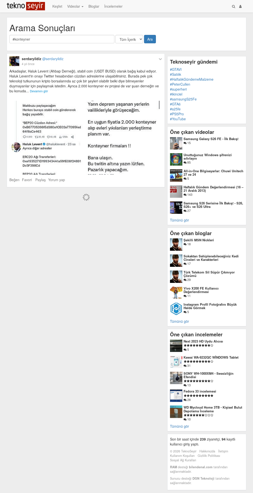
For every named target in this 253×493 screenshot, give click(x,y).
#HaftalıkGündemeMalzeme (191, 79)
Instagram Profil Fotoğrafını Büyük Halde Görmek (210, 306)
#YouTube (178, 118)
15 (189, 143)
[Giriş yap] (240, 6)
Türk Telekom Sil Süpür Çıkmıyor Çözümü (209, 274)
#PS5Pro (177, 113)
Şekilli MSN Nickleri (199, 240)
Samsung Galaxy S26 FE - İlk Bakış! (211, 138)
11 (189, 296)
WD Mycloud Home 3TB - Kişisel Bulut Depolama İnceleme (213, 409)
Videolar (74, 6)
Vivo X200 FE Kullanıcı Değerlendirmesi (201, 290)
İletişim (223, 451)
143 (189, 194)
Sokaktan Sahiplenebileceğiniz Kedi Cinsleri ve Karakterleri (211, 258)
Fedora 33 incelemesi (200, 391)
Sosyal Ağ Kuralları (183, 460)
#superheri (178, 89)
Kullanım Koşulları (182, 455)
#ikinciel (176, 94)
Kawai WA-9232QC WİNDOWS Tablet (211, 357)
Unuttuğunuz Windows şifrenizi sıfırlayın (208, 156)
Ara (150, 39)
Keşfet (57, 6)
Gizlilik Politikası (209, 455)
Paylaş (40, 179)
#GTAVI (176, 69)
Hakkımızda (207, 451)
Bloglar (93, 6)
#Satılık (175, 74)
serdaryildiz (42, 58)
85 (189, 162)
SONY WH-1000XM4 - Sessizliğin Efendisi (208, 375)
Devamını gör (39, 91)
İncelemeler (113, 6)
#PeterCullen (180, 84)
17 (189, 263)
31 (189, 365)
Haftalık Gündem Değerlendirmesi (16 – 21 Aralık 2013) (213, 189)
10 (189, 419)
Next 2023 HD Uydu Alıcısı (203, 341)
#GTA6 (175, 103)
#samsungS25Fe (183, 99)
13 (189, 385)
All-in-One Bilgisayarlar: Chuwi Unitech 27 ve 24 (213, 173)
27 (189, 210)
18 (189, 244)
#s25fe (175, 108)
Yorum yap (56, 179)
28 (189, 399)
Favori (27, 179)
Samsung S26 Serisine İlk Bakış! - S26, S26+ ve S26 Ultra (213, 205)
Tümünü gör (179, 220)
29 (189, 279)
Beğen (14, 179)
